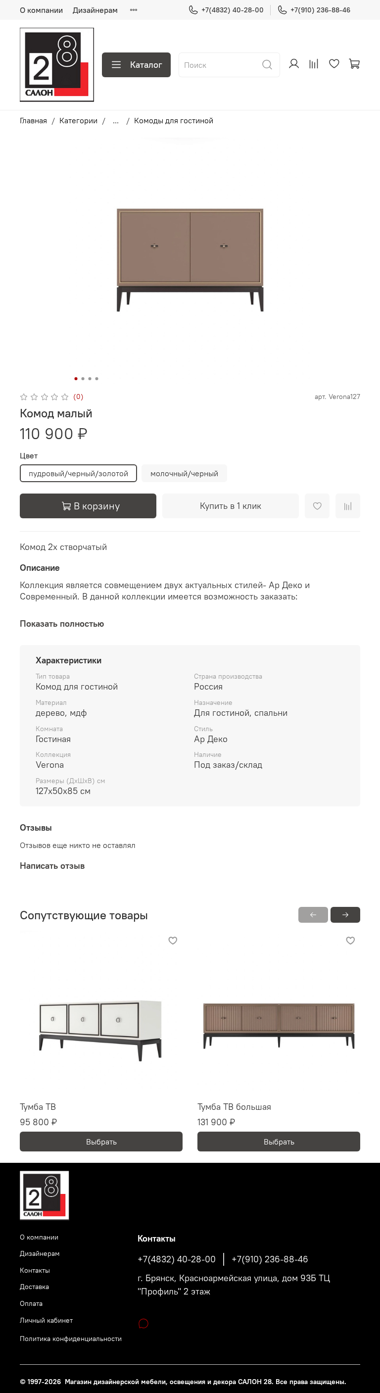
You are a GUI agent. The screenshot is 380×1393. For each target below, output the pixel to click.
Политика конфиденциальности (71, 1338)
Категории (78, 120)
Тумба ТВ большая (234, 1106)
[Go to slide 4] (96, 378)
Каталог (146, 64)
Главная (33, 120)
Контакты (35, 1270)
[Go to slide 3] (90, 378)
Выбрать (101, 1141)
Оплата (31, 1303)
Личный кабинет (46, 1320)
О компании (41, 10)
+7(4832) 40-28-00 (232, 9)
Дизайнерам (95, 10)
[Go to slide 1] (76, 378)
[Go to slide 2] (83, 378)
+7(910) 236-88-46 (320, 9)
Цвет (29, 455)
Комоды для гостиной (173, 120)
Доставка (34, 1286)
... (116, 120)
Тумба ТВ (38, 1106)
